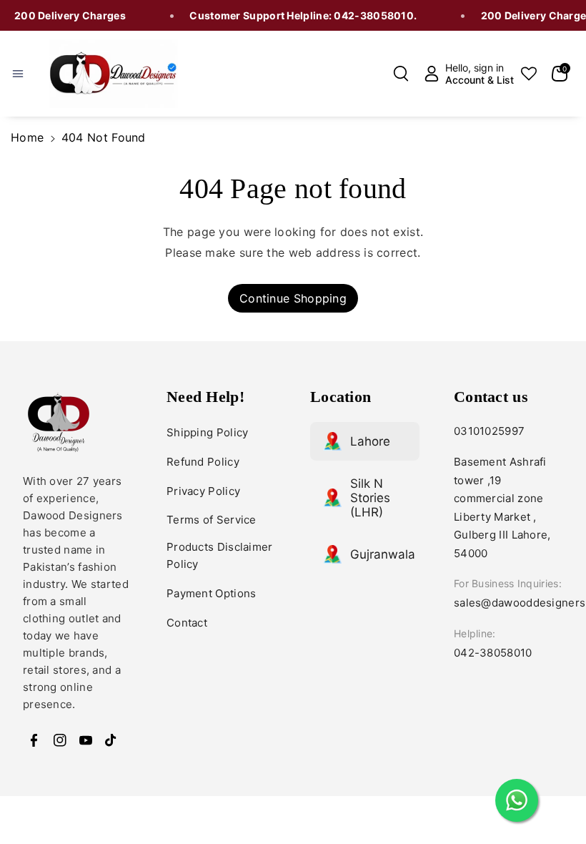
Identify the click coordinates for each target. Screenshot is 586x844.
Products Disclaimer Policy (220, 555)
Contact (187, 622)
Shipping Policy (208, 432)
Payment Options (212, 593)
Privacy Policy (203, 491)
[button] (26, 73)
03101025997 (489, 431)
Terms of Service (212, 519)
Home (27, 137)
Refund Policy (203, 461)
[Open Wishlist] (529, 73)
